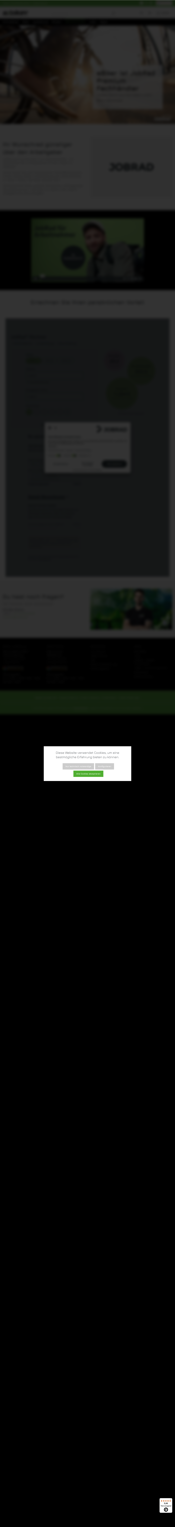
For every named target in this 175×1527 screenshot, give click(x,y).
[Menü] (170, 1499)
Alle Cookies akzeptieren (88, 774)
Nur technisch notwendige (78, 766)
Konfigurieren (104, 766)
